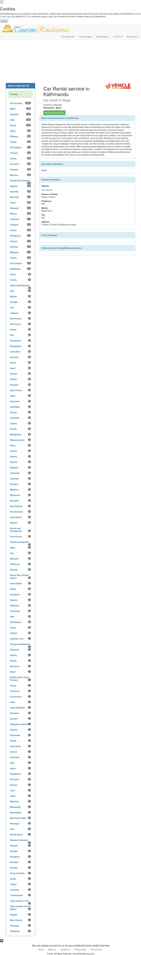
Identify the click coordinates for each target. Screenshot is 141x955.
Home (41, 949)
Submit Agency (102, 36)
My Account (132, 36)
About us (52, 949)
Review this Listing (55, 112)
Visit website (46, 190)
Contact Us (118, 36)
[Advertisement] (70, 62)
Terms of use (96, 949)
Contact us (65, 949)
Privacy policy (80, 949)
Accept (4, 21)
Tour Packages (85, 36)
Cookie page (5, 16)
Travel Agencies (67, 36)
